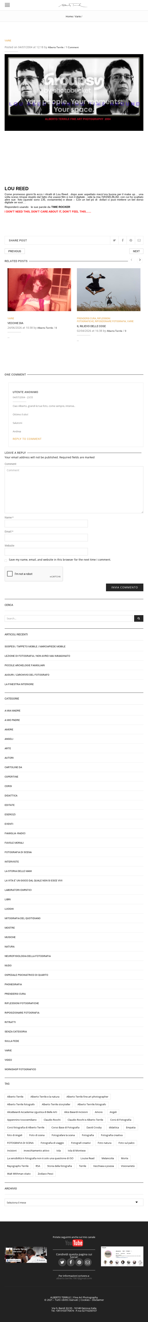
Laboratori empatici (18, 890)
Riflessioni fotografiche (93, 320)
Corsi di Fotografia (120, 1119)
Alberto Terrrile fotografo (91, 1104)
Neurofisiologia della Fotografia (28, 956)
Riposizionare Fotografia (110, 321)
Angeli (9, 739)
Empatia (130, 1127)
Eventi (9, 824)
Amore (9, 729)
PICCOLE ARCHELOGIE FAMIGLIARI (25, 665)
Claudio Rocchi (52, 1119)
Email (9, 531)
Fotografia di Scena (18, 852)
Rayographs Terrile (18, 1166)
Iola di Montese (77, 1150)
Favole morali (14, 842)
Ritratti (10, 1022)
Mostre (10, 927)
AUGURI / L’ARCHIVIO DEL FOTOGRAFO (27, 674)
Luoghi (9, 908)
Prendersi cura (86, 318)
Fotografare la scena (63, 1135)
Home (69, 16)
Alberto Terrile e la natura (44, 1096)
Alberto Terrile (56, 47)
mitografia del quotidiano (22, 918)
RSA (38, 1166)
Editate (10, 805)
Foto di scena (37, 1135)
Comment (10, 464)
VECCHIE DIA (15, 323)
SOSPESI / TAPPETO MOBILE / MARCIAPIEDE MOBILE (35, 646)
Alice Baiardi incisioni (76, 1112)
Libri (8, 899)
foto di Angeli (14, 1135)
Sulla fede (12, 1041)
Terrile (82, 1166)
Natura (9, 946)
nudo (8, 965)
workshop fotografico (20, 1069)
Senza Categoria (16, 1031)
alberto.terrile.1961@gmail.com (74, 1278)
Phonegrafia (13, 984)
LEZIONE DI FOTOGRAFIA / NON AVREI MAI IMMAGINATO (37, 656)
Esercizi (10, 814)
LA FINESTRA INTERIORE (19, 684)
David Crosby (94, 1127)
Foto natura (104, 1143)
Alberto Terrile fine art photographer (87, 1096)
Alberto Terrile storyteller (56, 1104)
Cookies (85, 1300)
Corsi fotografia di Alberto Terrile (25, 1127)
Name (9, 517)
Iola (58, 1150)
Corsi (8, 786)
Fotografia (88, 1135)
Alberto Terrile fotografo (21, 1104)
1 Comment (72, 47)
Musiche (10, 937)
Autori (9, 757)
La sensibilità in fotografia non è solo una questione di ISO (40, 1158)
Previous (14, 251)
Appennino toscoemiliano (22, 1119)
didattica (114, 1127)
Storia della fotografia (59, 1166)
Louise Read (87, 1158)
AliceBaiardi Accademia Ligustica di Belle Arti (32, 1112)
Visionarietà (128, 1166)
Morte (124, 1158)
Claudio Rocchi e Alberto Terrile (85, 1119)
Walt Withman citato (19, 1173)
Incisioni (12, 1150)
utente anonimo (25, 392)
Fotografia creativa (112, 1135)
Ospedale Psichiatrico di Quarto (26, 975)
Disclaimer (98, 1300)
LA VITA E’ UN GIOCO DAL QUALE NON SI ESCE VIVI (33, 880)
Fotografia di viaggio (52, 1143)
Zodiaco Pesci (45, 1173)
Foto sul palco (127, 1143)
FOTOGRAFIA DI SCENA (20, 1143)
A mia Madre (12, 710)
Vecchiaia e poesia (103, 1166)
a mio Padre (12, 720)
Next (136, 251)
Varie (78, 16)
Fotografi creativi (81, 1143)
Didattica (11, 795)
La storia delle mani (18, 871)
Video (8, 1060)
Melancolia (108, 1158)
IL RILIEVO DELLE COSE (91, 326)
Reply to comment (27, 439)
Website (9, 545)
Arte (8, 748)
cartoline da (13, 767)
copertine (11, 776)
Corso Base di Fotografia (65, 1127)
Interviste (12, 861)
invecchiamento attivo (36, 1150)
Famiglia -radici (15, 833)
